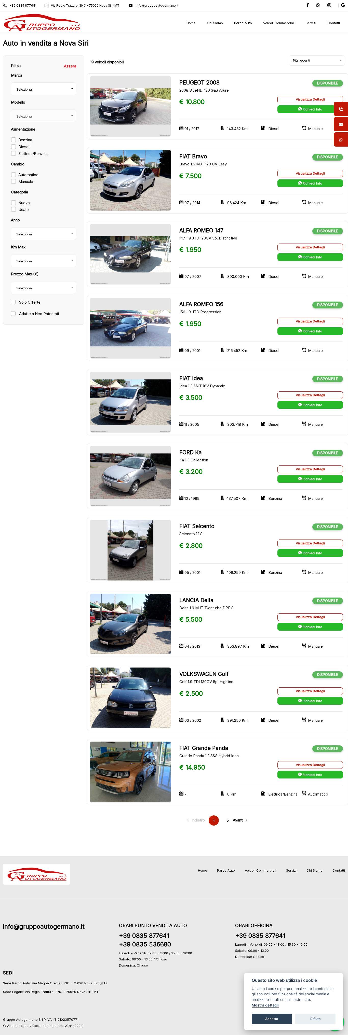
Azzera (70, 66)
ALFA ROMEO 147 (201, 230)
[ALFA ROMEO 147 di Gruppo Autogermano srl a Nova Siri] (130, 253)
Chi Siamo (314, 870)
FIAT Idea (191, 378)
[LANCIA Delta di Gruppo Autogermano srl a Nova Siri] (130, 623)
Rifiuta (315, 1019)
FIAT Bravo (193, 156)
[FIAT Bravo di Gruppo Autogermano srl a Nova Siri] (130, 180)
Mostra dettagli (265, 1005)
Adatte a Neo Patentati (38, 313)
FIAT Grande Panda (203, 748)
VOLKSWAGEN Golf (204, 674)
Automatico (28, 174)
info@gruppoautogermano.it (156, 5)
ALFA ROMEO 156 (201, 304)
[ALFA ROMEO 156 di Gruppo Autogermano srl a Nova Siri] (130, 327)
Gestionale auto (45, 1026)
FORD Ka (190, 452)
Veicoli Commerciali (260, 870)
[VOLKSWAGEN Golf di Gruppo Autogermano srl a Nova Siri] (130, 697)
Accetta (271, 1019)
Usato (23, 209)
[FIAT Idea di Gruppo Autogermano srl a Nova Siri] (130, 401)
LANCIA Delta (196, 600)
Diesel (23, 146)
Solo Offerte (29, 302)
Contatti (338, 870)
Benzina (25, 139)
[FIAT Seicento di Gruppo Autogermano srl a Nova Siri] (130, 549)
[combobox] (43, 88)
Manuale (25, 181)
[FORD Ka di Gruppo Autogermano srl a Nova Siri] (130, 475)
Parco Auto (226, 870)
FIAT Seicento (197, 526)
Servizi (291, 870)
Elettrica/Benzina (33, 153)
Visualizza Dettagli (310, 99)
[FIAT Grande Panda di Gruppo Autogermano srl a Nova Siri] (130, 771)
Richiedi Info (312, 109)
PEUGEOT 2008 (199, 82)
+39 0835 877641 (22, 5)
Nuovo (24, 202)
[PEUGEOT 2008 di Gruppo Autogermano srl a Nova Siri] (130, 106)
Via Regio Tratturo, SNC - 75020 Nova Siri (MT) (86, 5)
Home (202, 870)
